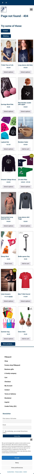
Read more (8, 263)
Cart (6, 377)
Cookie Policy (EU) (11, 406)
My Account (8, 386)
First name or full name (9, 418)
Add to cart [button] (25, 149)
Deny (17, 463)
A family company (10, 373)
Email (4, 425)
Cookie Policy (10, 471)
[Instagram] (6, 2)
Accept (17, 458)
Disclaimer (8, 398)
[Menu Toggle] (31, 9)
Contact (7, 390)
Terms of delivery (10, 394)
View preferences (17, 467)
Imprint (25, 471)
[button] (31, 439)
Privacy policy (18, 471)
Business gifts (9, 369)
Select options (8, 72)
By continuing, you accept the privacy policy (15, 431)
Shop (6, 361)
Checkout (8, 381)
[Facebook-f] (2, 2)
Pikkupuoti (8, 357)
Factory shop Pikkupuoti (12, 365)
